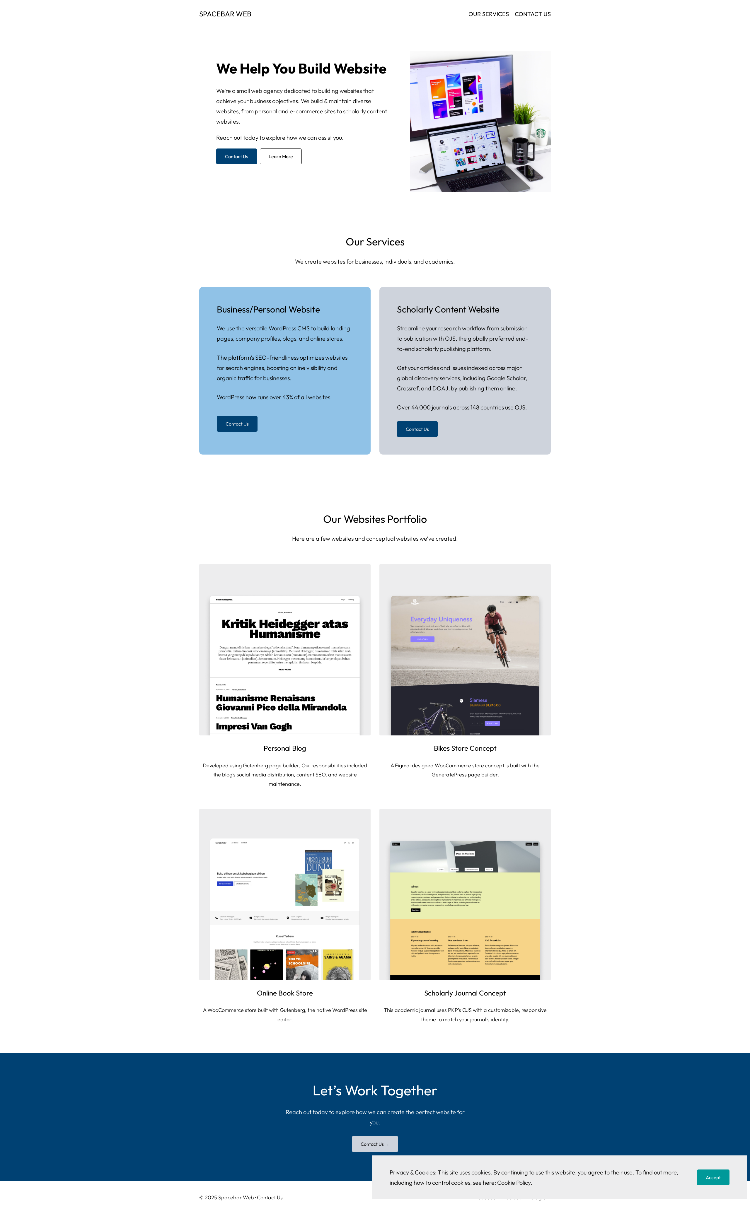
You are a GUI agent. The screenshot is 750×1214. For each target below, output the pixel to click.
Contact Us (236, 156)
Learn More (281, 156)
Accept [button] (713, 1177)
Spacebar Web (225, 13)
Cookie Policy (514, 1182)
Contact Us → (375, 1144)
